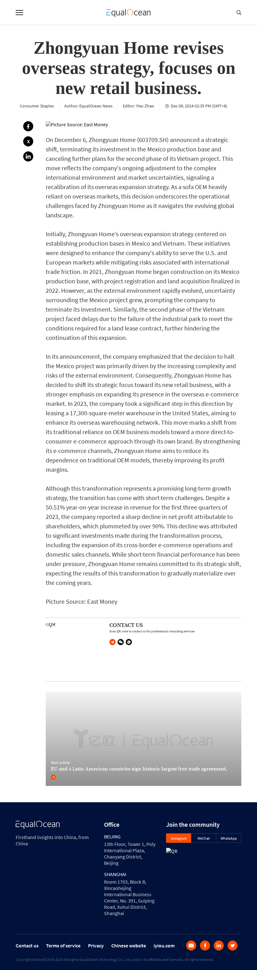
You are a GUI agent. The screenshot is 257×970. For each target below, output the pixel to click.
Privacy (96, 945)
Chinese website (128, 945)
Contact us (27, 945)
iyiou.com (164, 945)
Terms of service (63, 945)
